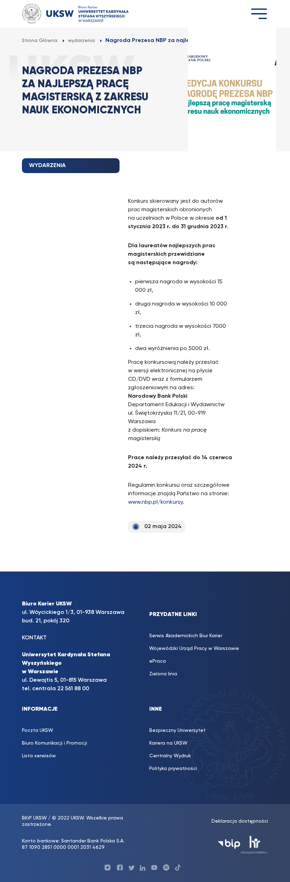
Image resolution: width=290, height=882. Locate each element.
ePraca (157, 661)
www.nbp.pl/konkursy (155, 502)
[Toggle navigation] (258, 13)
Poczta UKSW (37, 730)
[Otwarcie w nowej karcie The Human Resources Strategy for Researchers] (254, 844)
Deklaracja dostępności (239, 821)
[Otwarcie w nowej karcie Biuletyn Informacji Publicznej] (229, 844)
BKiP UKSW (35, 818)
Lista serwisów (39, 755)
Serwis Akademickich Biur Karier (185, 635)
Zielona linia (163, 673)
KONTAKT (34, 638)
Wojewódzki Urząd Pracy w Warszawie (194, 648)
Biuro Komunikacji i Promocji (54, 743)
